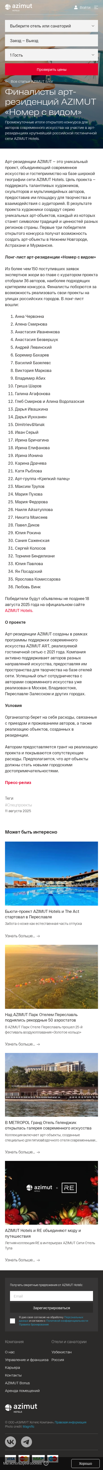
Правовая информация (70, 1422)
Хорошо (85, 1463)
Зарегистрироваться (51, 1307)
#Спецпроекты (18, 804)
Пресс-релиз (18, 782)
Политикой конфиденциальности (67, 1320)
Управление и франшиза (26, 1359)
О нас (10, 1352)
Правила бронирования (34, 1324)
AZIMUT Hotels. (19, 610)
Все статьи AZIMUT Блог (32, 81)
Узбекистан (62, 1352)
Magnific (28, 1426)
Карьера (12, 1367)
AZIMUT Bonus (17, 1383)
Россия (58, 1359)
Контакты (13, 1375)
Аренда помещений (22, 1390)
